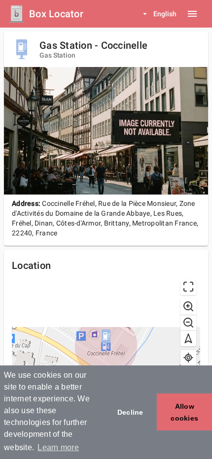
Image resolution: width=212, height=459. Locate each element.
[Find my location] (188, 358)
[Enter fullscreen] (188, 287)
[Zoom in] (188, 307)
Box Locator (56, 14)
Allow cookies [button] (184, 412)
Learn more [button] (58, 447)
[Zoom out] (188, 322)
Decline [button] (130, 412)
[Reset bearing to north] (188, 338)
